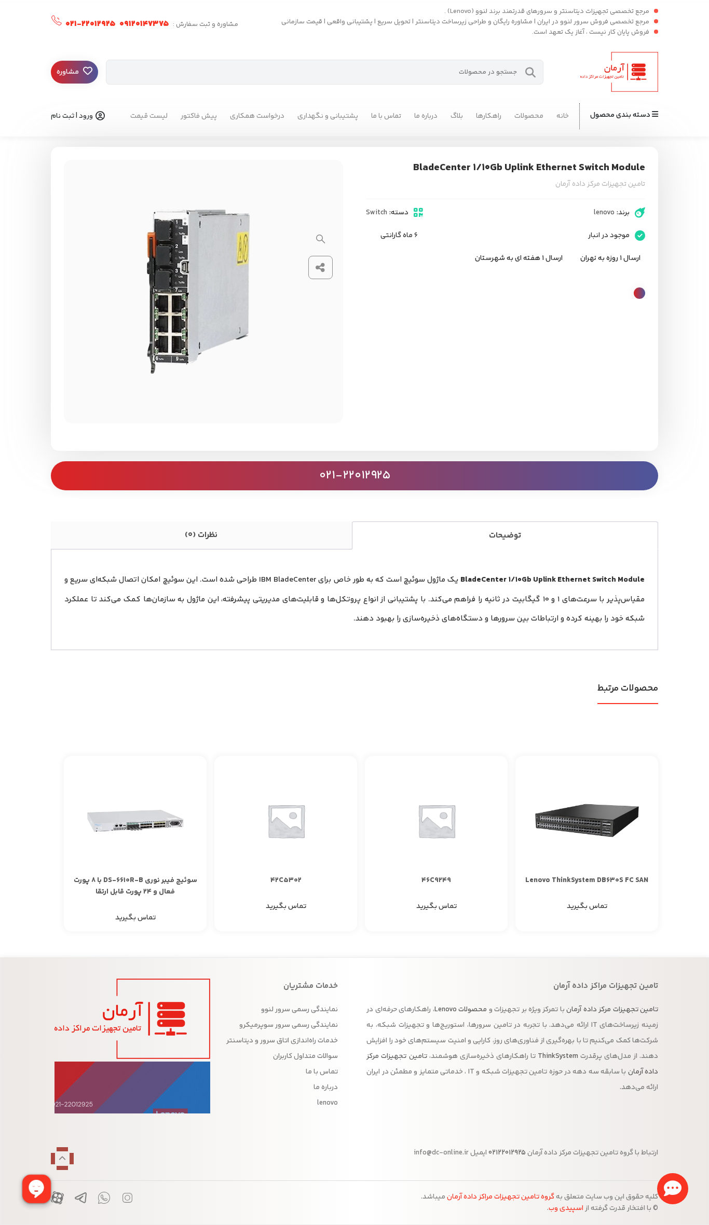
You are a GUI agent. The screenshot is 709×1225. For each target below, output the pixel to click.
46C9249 (436, 880)
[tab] (505, 535)
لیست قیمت (149, 116)
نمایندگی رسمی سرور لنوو (299, 1009)
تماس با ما (386, 116)
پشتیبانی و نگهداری (327, 116)
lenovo (604, 212)
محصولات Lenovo (460, 1009)
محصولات (528, 116)
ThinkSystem (558, 1056)
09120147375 (143, 24)
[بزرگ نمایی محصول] (321, 239)
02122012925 (506, 1153)
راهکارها (488, 116)
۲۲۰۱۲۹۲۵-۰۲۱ (89, 24)
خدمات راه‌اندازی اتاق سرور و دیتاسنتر (282, 1041)
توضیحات (505, 535)
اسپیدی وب (566, 1208)
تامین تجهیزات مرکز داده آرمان (612, 1009)
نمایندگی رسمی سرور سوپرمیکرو (288, 1025)
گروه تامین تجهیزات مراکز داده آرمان (500, 1197)
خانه (562, 116)
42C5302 (286, 880)
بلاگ (457, 116)
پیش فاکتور (199, 116)
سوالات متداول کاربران (305, 1056)
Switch (376, 212)
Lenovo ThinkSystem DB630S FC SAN (586, 880)
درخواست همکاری (257, 116)
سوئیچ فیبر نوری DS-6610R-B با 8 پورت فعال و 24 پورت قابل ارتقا (135, 886)
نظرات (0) (201, 535)
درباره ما (426, 116)
